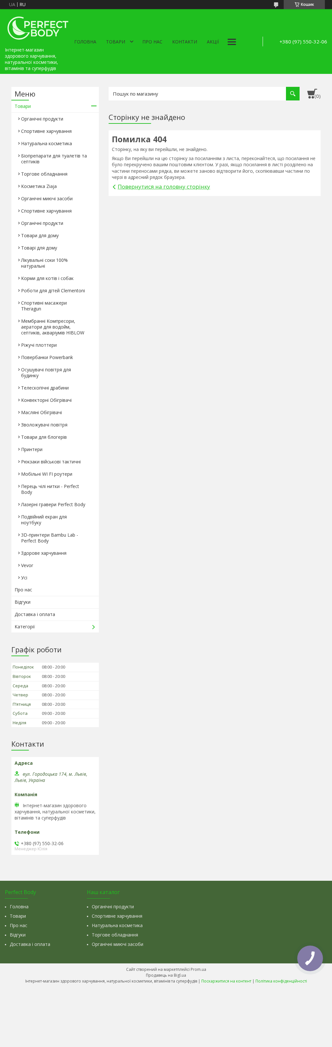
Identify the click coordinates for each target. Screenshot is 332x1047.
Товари (115, 42)
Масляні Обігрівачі (41, 412)
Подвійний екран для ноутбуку (44, 520)
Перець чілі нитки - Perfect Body (50, 489)
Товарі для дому (39, 248)
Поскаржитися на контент (226, 981)
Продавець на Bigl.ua (166, 975)
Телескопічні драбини (45, 388)
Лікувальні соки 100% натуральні (44, 263)
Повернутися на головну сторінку (164, 186)
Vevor (27, 565)
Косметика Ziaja (39, 186)
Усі (24, 578)
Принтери (31, 449)
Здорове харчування (43, 553)
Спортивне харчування (46, 131)
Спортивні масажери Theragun (44, 306)
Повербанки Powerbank (47, 357)
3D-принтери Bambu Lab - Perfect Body (49, 538)
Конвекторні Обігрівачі (46, 400)
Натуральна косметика (46, 143)
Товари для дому (40, 235)
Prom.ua (198, 969)
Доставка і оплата (35, 614)
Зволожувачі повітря (44, 425)
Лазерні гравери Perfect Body (53, 504)
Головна (85, 42)
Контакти (184, 42)
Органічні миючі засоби (47, 198)
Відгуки (22, 602)
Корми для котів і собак (47, 278)
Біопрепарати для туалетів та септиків (54, 159)
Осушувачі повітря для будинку (46, 372)
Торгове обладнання (44, 174)
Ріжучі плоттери (39, 345)
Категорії (25, 626)
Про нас (152, 42)
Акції (213, 42)
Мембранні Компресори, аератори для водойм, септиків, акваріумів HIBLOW (52, 327)
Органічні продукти (42, 119)
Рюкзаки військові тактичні (51, 462)
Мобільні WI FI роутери (46, 474)
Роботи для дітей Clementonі (53, 290)
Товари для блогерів (44, 437)
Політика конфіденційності (281, 981)
